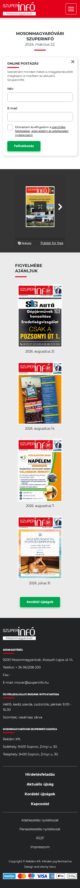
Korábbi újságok (40, 602)
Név (10, 88)
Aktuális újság (40, 784)
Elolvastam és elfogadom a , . (41, 131)
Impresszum (40, 847)
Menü (71, 8)
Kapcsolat (40, 804)
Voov (52, 866)
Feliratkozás (24, 146)
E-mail (12, 108)
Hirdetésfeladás (40, 774)
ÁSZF (40, 838)
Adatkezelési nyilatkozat (40, 820)
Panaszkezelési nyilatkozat (40, 829)
